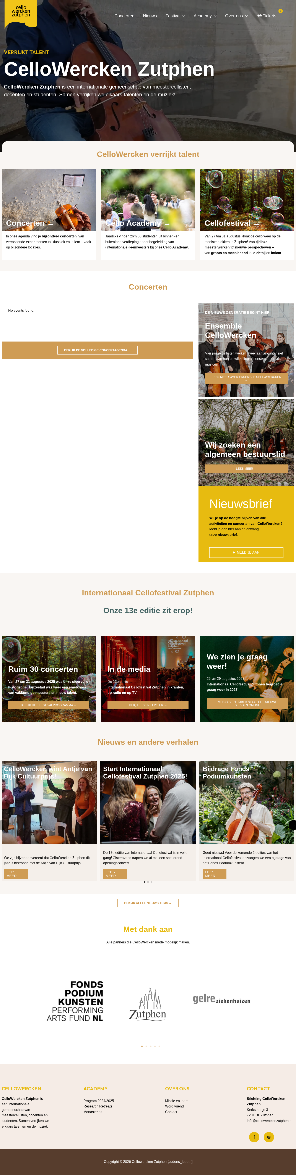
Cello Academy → (138, 223)
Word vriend (174, 1106)
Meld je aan (248, 552)
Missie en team (176, 1101)
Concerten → (30, 223)
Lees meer (12, 874)
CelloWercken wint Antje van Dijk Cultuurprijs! (48, 772)
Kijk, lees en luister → (148, 705)
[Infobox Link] (49, 212)
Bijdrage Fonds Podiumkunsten (227, 772)
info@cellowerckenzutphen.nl (269, 1121)
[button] (182, 15)
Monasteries (92, 1112)
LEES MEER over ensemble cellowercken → (246, 378)
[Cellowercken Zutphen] (21, 16)
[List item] (254, 1137)
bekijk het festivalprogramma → (49, 705)
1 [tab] (142, 1046)
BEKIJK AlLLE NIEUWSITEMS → (148, 903)
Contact (171, 1112)
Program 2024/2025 (98, 1101)
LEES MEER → (246, 468)
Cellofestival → (232, 223)
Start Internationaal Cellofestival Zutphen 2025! (145, 772)
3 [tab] (150, 1046)
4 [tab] (155, 1046)
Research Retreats (97, 1106)
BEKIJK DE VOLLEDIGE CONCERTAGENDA (97, 350)
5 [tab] (159, 1046)
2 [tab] (146, 1046)
